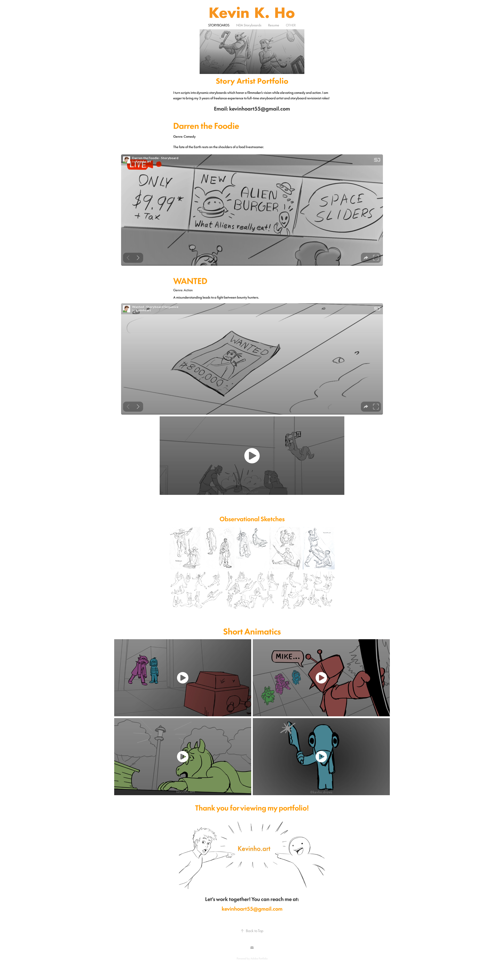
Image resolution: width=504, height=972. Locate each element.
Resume (273, 25)
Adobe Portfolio (259, 958)
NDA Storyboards (248, 25)
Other (291, 25)
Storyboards (219, 25)
